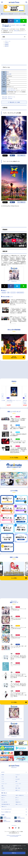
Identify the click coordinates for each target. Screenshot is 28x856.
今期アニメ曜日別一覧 (19, 795)
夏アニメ (17, 797)
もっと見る (14, 578)
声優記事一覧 (18, 802)
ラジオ (3, 779)
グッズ (3, 781)
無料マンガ (17, 790)
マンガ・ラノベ (4, 783)
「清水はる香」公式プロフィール (8, 96)
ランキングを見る (14, 457)
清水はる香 (6, 29)
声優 (2, 29)
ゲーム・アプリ (18, 783)
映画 (16, 781)
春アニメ (3, 797)
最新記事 (6, 46)
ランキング (17, 774)
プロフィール (7, 41)
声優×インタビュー (19, 804)
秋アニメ (3, 799)
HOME (3, 774)
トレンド (3, 790)
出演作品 (6, 42)
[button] (14, 36)
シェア (13, 155)
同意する (14, 853)
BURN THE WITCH (11, 90)
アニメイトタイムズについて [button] (6, 809)
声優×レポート (4, 806)
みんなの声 (17, 779)
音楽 (2, 785)
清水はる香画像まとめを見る (14, 357)
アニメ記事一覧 (4, 802)
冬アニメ (17, 799)
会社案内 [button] (2, 814)
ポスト (6, 155)
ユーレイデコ (10, 88)
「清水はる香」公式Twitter (6, 98)
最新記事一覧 (4, 795)
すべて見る (14, 702)
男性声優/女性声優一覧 (6, 804)
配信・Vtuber (18, 788)
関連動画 (6, 44)
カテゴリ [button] (2, 772)
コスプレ (17, 785)
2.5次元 (3, 788)
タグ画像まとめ (22, 155)
